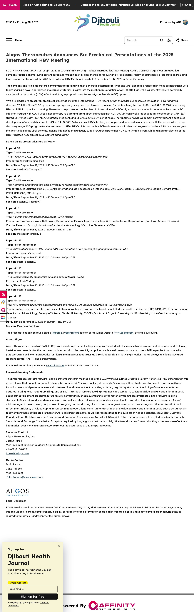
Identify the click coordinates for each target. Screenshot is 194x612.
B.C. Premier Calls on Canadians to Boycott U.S (37, 5)
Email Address (17, 582)
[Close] (59, 546)
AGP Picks (10, 4)
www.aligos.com (55, 365)
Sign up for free (32, 596)
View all (186, 4)
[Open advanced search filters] (169, 40)
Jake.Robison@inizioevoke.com (24, 477)
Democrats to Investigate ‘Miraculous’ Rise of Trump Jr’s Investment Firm (132, 5)
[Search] (161, 40)
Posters (65, 332)
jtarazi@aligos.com (17, 453)
